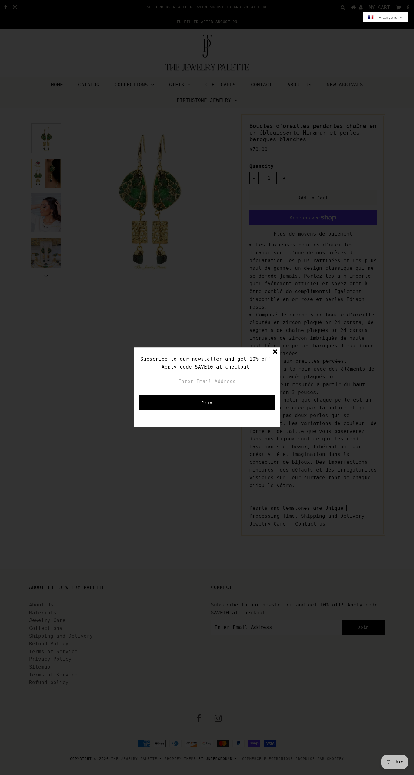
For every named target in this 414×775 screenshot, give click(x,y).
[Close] (275, 352)
